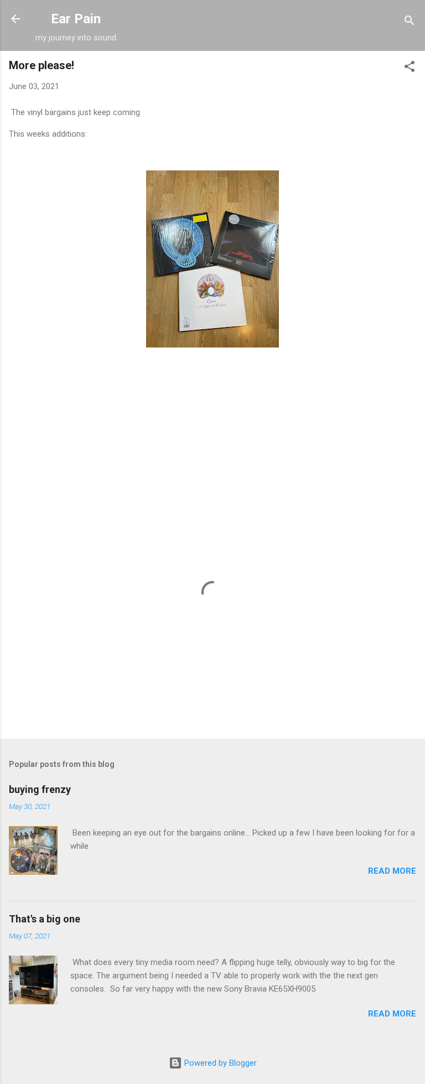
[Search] (409, 22)
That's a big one (44, 919)
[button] (409, 68)
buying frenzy (40, 789)
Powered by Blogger (219, 1063)
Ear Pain (76, 19)
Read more (392, 871)
